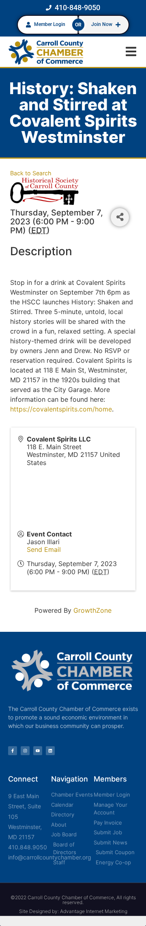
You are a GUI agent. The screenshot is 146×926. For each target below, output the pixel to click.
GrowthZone (92, 610)
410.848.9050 (27, 847)
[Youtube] (37, 750)
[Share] (120, 217)
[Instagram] (25, 750)
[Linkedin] (50, 750)
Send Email (44, 549)
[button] (131, 52)
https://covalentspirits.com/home (61, 409)
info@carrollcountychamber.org (49, 857)
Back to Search (31, 173)
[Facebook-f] (12, 750)
